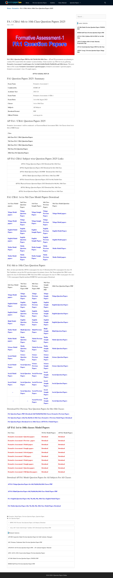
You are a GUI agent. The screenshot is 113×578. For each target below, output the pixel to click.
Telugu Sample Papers (46, 295)
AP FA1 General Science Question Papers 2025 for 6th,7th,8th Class (41, 179)
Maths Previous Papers (46, 248)
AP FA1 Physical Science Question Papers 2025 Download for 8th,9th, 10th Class (41, 183)
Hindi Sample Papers (46, 330)
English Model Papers (60, 231)
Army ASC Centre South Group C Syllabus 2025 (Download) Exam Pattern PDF (30, 528)
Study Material (62, 3)
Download (45, 437)
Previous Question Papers (40, 3)
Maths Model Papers (59, 248)
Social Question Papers (59, 375)
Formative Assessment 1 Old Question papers (23, 472)
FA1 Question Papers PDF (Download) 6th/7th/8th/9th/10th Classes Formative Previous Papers (38, 414)
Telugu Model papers (59, 213)
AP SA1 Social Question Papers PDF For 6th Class (90, 47)
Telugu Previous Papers (46, 213)
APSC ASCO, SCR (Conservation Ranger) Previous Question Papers (26, 553)
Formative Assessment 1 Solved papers (20, 452)
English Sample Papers (46, 304)
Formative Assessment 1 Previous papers (21, 440)
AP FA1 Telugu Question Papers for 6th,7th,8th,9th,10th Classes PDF (30, 484)
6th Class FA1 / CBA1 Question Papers (20, 137)
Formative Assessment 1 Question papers (21, 437)
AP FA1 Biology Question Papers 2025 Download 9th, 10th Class (41, 187)
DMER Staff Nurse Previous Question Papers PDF (21, 564)
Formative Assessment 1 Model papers (20, 444)
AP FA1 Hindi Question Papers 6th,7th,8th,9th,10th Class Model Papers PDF (32, 491)
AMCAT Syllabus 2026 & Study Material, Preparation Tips (88, 42)
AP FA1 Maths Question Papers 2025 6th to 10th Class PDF (40, 176)
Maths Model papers (59, 257)
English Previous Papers (46, 230)
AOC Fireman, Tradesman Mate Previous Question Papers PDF (25, 542)
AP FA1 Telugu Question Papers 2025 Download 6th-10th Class (41, 164)
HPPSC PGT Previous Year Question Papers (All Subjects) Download (27, 522)
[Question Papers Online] (14, 2)
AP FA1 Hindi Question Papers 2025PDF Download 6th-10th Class (41, 172)
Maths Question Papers (23, 248)
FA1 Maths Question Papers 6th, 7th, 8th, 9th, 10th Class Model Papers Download (34, 506)
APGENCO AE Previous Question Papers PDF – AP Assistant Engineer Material (29, 548)
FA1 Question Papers (14, 518)
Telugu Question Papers (23, 213)
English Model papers (60, 240)
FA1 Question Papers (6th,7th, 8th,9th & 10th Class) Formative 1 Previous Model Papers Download (40, 418)
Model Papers (18, 516)
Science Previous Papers (35, 357)
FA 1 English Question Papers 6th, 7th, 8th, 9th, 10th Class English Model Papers (34, 499)
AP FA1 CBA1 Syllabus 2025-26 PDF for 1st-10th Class (90, 37)
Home (27, 3)
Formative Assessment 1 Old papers (20, 456)
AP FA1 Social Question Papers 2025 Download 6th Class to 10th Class (41, 191)
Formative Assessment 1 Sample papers (21, 448)
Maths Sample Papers (46, 339)
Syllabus (52, 3)
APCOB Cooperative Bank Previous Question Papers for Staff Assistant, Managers (30, 537)
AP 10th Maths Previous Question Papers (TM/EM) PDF (23, 558)
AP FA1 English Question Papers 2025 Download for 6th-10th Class (41, 168)
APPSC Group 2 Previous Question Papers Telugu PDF (90, 51)
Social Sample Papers (46, 374)
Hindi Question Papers (59, 331)
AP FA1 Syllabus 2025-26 (41, 74)
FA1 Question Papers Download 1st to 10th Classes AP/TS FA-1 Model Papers (33, 422)
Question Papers (74, 3)
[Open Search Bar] (105, 2)
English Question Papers (23, 230)
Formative (15, 8)
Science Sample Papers (46, 357)
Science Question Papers (23, 357)
